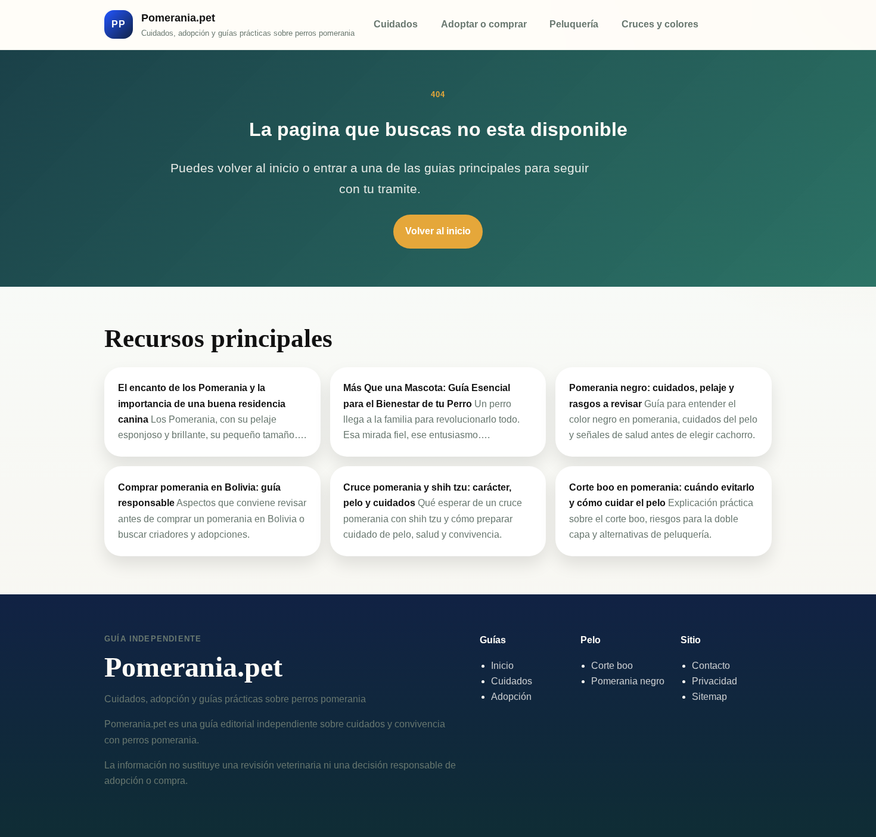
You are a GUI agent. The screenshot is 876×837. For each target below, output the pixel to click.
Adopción (511, 697)
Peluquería (573, 24)
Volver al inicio (438, 231)
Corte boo (612, 666)
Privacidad (714, 681)
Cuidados (396, 24)
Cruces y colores (660, 24)
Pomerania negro (627, 681)
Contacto (711, 666)
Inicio (502, 666)
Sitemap (709, 697)
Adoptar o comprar (484, 24)
